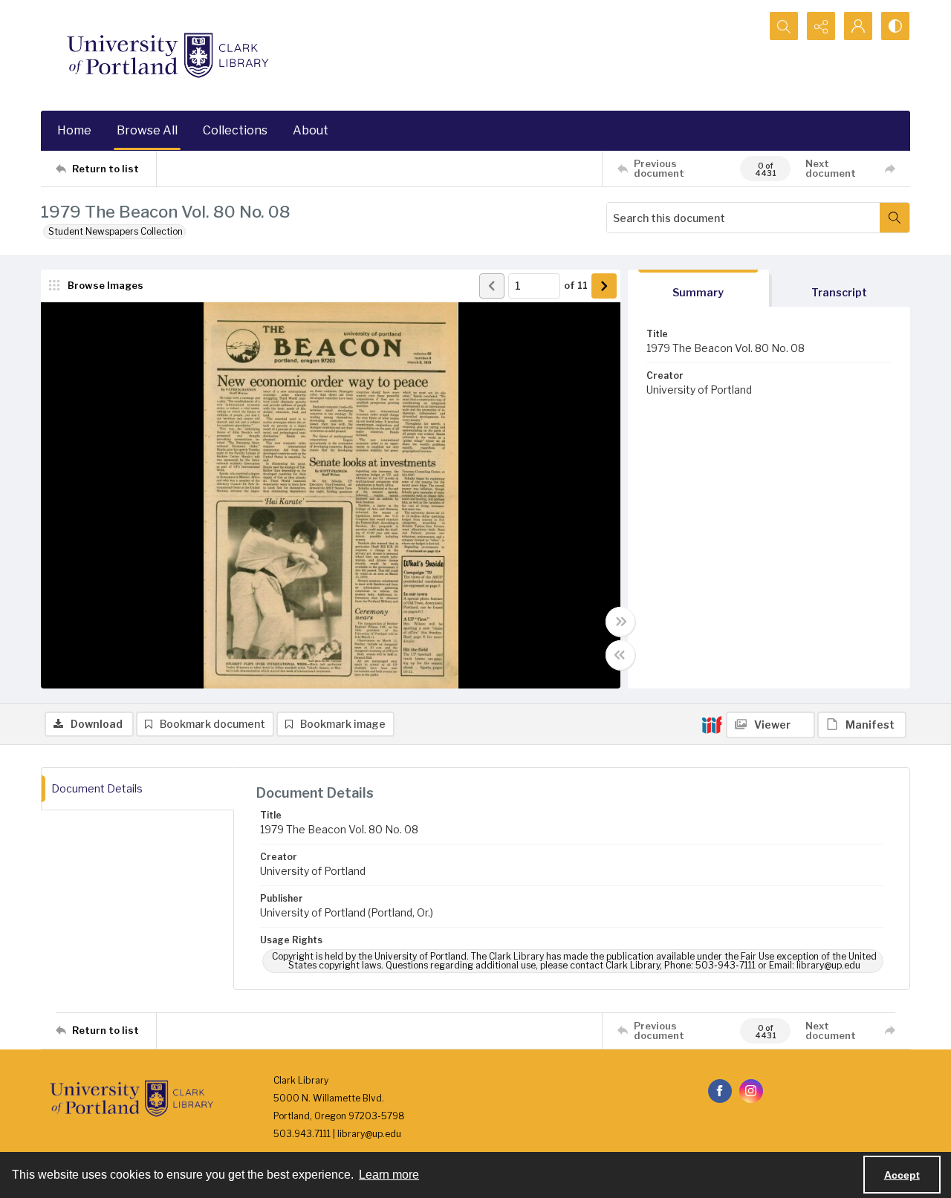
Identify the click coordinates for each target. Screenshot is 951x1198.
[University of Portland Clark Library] (167, 55)
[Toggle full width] (620, 622)
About (310, 130)
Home (74, 130)
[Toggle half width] (620, 655)
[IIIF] (712, 724)
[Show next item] (604, 286)
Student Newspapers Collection (115, 231)
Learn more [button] (389, 1174)
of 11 (576, 285)
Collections (235, 130)
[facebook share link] (720, 1091)
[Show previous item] (491, 286)
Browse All (147, 130)
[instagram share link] (751, 1091)
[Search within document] (894, 217)
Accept (902, 1175)
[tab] (698, 288)
